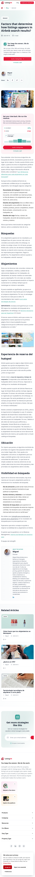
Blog (17, 3)
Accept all (7, 867)
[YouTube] (23, 846)
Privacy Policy (7, 863)
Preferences (8, 871)
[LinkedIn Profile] (13, 597)
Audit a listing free (16, 59)
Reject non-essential (20, 867)
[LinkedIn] (15, 846)
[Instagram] (19, 846)
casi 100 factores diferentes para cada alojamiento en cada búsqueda (14, 174)
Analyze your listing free (27, 2)
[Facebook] (11, 846)
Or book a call (17, 62)
